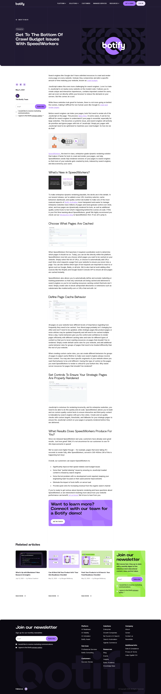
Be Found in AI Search (111, 636)
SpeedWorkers (54, 154)
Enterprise (107, 629)
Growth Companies (110, 633)
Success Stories (87, 662)
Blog (104, 653)
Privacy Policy (37, 116)
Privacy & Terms (131, 652)
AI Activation (85, 636)
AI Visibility (85, 633)
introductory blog (67, 215)
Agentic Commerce (110, 643)
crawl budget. (92, 80)
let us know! (74, 495)
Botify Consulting (87, 653)
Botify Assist (85, 639)
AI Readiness (86, 629)
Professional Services (89, 649)
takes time (82, 116)
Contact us (129, 636)
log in (140, 3)
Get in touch (58, 521)
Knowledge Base (109, 666)
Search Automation (110, 639)
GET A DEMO (129, 3)
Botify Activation (71, 202)
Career (127, 633)
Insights (106, 659)
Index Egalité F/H (131, 655)
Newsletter (129, 639)
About (127, 629)
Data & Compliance (132, 649)
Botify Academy (109, 662)
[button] (62, 4)
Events (105, 656)
